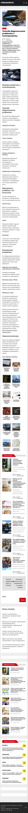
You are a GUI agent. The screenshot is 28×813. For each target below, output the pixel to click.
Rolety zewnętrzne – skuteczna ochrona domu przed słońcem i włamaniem (13, 765)
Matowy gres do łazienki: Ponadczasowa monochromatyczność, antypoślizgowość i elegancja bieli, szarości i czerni (19, 483)
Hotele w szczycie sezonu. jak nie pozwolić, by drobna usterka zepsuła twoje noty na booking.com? (12, 632)
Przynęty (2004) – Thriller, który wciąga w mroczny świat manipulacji (12, 773)
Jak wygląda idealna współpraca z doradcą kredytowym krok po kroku (19, 541)
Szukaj (4, 596)
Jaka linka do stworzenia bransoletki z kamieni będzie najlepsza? (19, 560)
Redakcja (8, 38)
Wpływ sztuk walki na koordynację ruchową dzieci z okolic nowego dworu (13, 639)
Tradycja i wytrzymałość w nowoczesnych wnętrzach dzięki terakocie (18, 462)
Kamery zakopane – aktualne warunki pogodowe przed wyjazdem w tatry (18, 523)
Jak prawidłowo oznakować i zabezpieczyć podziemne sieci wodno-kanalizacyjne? (18, 719)
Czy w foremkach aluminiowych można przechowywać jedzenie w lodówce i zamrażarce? (19, 504)
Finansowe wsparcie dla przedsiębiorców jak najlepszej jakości (11, 781)
